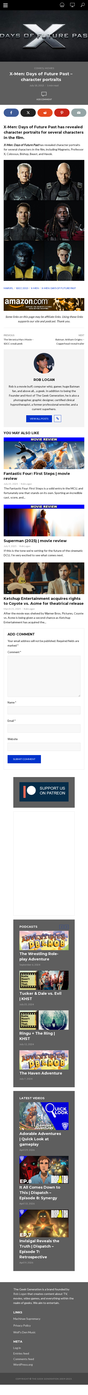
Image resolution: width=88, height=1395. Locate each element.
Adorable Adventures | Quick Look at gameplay (40, 1139)
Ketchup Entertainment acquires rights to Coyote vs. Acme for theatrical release (44, 601)
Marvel (8, 288)
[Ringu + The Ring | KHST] (44, 1020)
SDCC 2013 (22, 288)
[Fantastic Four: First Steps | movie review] (44, 453)
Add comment (44, 99)
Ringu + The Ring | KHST (37, 1036)
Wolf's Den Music (24, 1332)
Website (13, 739)
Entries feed (21, 1353)
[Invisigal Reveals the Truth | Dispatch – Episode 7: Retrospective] (44, 1223)
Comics (39, 68)
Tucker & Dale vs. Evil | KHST (40, 996)
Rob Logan (26, 483)
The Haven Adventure (40, 1073)
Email (12, 720)
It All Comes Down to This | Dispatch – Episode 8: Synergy (39, 1192)
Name (12, 702)
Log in (17, 1348)
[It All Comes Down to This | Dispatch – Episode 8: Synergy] (44, 1170)
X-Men (35, 288)
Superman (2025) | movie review (35, 541)
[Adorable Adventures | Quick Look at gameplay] (44, 1116)
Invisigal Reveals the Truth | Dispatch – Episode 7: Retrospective (39, 1249)
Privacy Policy (22, 1325)
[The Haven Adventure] (44, 1060)
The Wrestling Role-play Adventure (38, 956)
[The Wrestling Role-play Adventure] (44, 940)
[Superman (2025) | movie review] (44, 520)
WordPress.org (23, 1364)
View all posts (39, 418)
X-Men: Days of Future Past (59, 288)
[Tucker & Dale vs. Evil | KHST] (44, 980)
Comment (14, 652)
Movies (49, 68)
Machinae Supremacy (26, 1318)
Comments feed (23, 1359)
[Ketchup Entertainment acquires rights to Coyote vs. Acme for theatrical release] (44, 578)
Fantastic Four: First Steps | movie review (37, 476)
